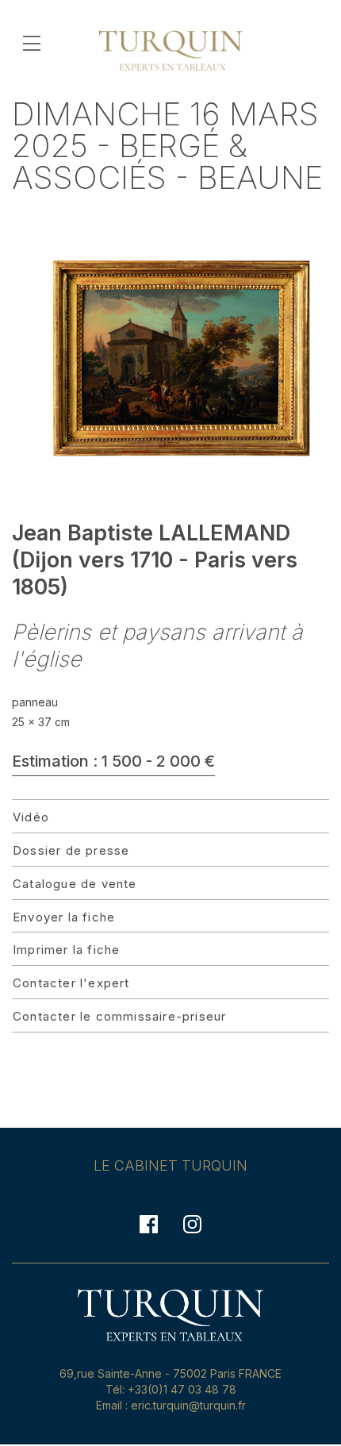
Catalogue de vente (75, 883)
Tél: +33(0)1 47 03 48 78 (170, 1389)
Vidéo (31, 817)
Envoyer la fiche (64, 917)
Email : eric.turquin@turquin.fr (171, 1405)
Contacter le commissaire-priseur (119, 1016)
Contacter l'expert (71, 982)
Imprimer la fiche (66, 949)
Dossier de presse (71, 850)
